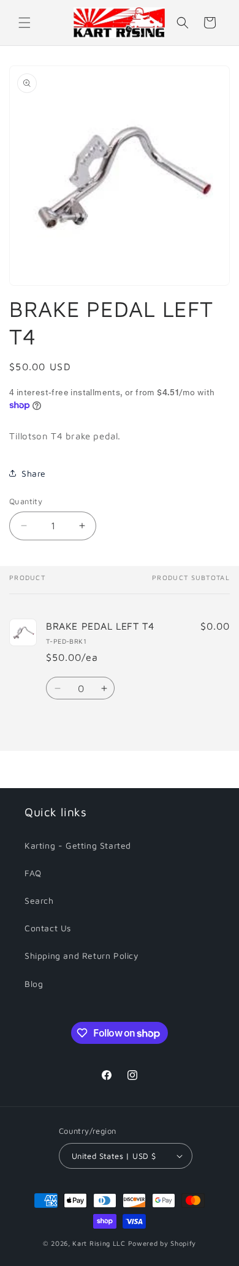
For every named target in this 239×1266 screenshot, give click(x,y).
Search (39, 900)
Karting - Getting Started (78, 845)
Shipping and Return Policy (82, 955)
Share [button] (33, 473)
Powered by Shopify (162, 1243)
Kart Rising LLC (99, 1243)
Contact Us (48, 928)
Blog (34, 983)
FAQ (33, 873)
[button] (24, 22)
